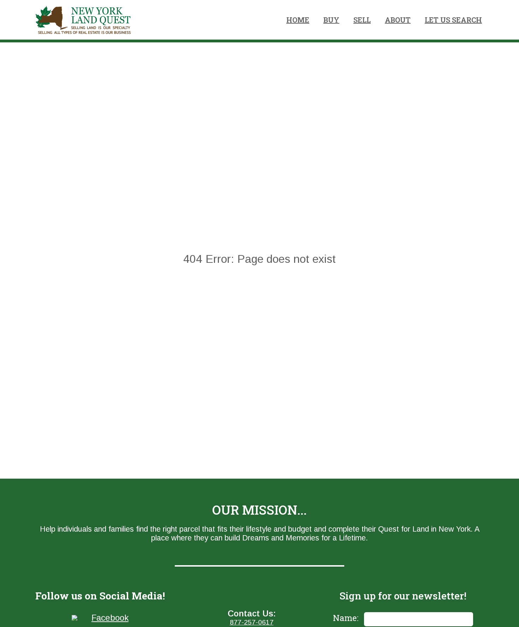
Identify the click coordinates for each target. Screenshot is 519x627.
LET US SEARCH (453, 19)
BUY (331, 19)
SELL (362, 19)
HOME (297, 19)
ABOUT (398, 19)
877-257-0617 (252, 622)
